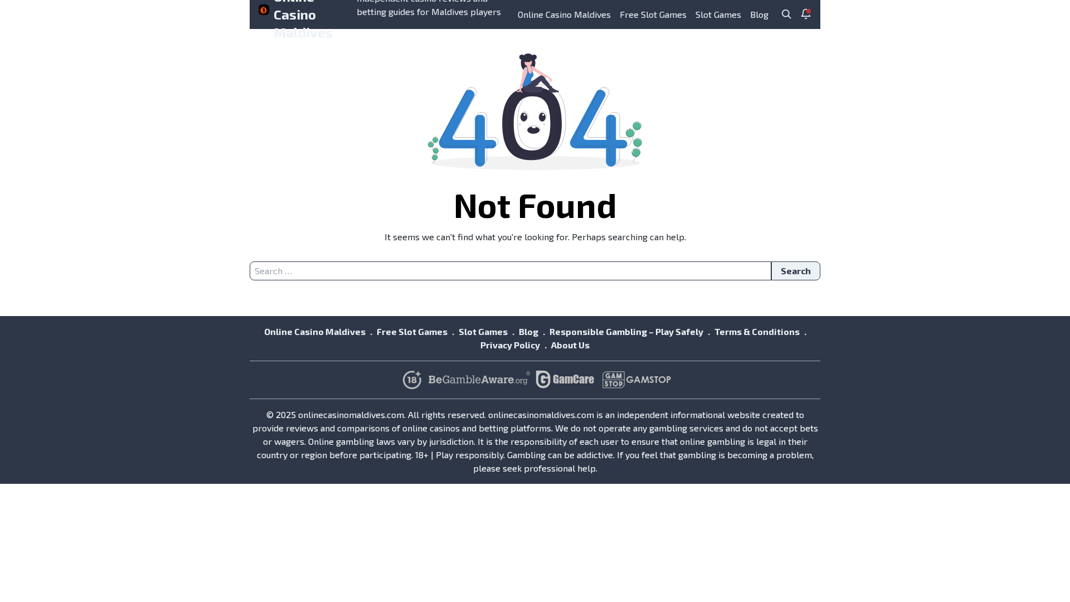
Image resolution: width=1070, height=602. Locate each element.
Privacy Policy (510, 344)
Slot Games (718, 14)
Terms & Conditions (757, 331)
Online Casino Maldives (564, 14)
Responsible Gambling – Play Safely (626, 331)
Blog (759, 14)
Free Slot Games (653, 14)
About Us (570, 344)
